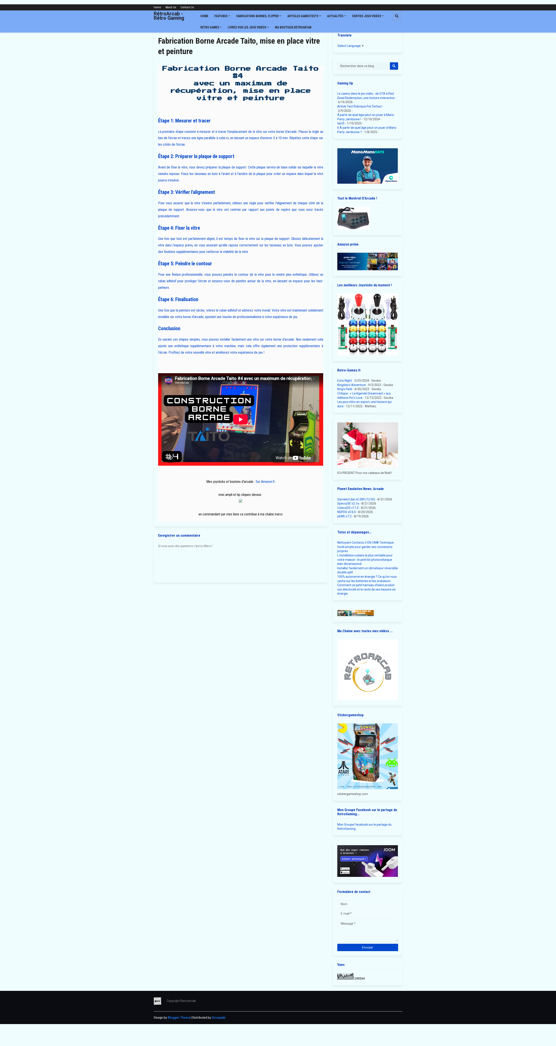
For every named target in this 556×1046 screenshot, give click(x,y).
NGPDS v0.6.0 (346, 512)
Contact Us (187, 7)
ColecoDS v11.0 (348, 508)
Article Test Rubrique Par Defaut (359, 106)
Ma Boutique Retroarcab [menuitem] (293, 27)
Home (157, 7)
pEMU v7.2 (344, 516)
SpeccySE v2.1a (348, 503)
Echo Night (344, 380)
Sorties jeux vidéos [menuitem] (366, 16)
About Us (170, 7)
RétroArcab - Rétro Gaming (169, 16)
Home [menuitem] (204, 16)
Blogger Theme (179, 1017)
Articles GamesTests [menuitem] (302, 16)
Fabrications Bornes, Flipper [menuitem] (257, 16)
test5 (340, 123)
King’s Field (344, 389)
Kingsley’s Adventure (351, 385)
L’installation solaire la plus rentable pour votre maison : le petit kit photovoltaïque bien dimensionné (365, 560)
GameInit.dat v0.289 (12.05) (356, 499)
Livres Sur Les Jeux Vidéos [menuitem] (247, 27)
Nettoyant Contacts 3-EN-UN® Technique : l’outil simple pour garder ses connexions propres (366, 547)
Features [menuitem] (221, 16)
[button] (396, 16)
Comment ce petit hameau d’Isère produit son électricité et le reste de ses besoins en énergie (366, 589)
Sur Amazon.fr (265, 482)
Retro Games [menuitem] (209, 27)
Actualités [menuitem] (335, 16)
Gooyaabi (218, 1017)
